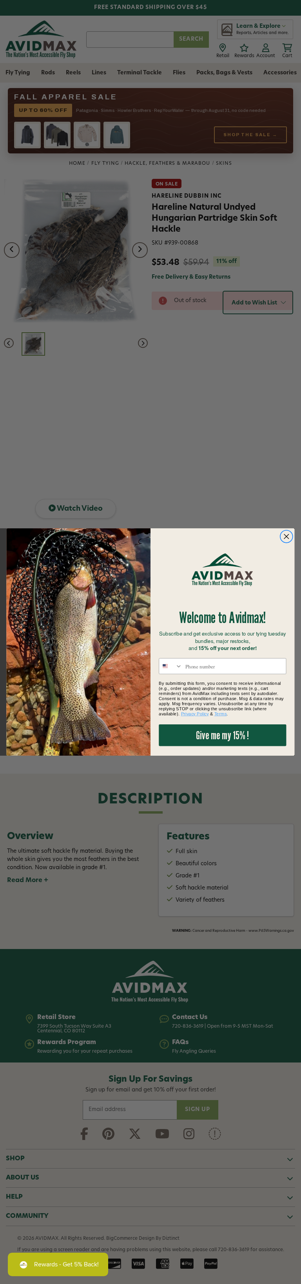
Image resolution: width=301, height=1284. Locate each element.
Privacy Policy (195, 713)
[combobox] (170, 666)
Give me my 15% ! (222, 735)
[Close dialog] (286, 536)
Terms (220, 713)
